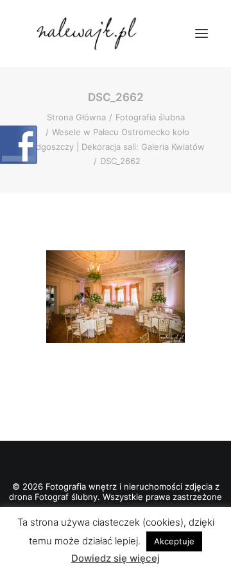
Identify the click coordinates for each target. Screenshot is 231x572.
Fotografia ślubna (150, 117)
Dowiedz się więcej (115, 558)
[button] (201, 33)
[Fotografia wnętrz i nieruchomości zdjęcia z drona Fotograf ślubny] (88, 33)
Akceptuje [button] (174, 541)
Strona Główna (76, 117)
